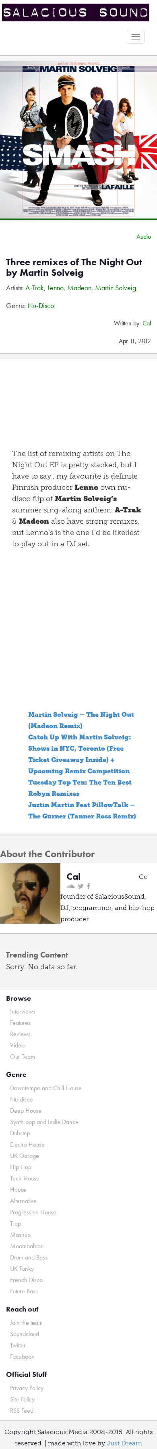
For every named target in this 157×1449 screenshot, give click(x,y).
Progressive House (33, 1212)
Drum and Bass (29, 1257)
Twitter (18, 1345)
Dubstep (20, 1133)
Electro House (27, 1144)
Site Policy (22, 1399)
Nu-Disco (40, 305)
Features (20, 1022)
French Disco (26, 1280)
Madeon (79, 287)
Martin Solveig (115, 287)
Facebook (22, 1356)
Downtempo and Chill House (46, 1088)
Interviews (22, 1011)
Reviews (20, 1034)
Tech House (24, 1178)
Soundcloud (24, 1334)
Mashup (20, 1234)
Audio (143, 236)
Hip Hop (20, 1167)
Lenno (56, 287)
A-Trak (34, 287)
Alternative (23, 1201)
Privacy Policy (26, 1388)
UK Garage (24, 1155)
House (18, 1189)
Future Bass (24, 1291)
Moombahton (27, 1246)
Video (17, 1045)
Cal (147, 323)
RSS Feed (21, 1410)
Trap (15, 1223)
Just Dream (124, 1443)
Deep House (25, 1110)
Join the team (26, 1322)
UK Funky (22, 1268)
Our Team (22, 1056)
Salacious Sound (75, 13)
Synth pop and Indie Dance (44, 1122)
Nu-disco (21, 1099)
